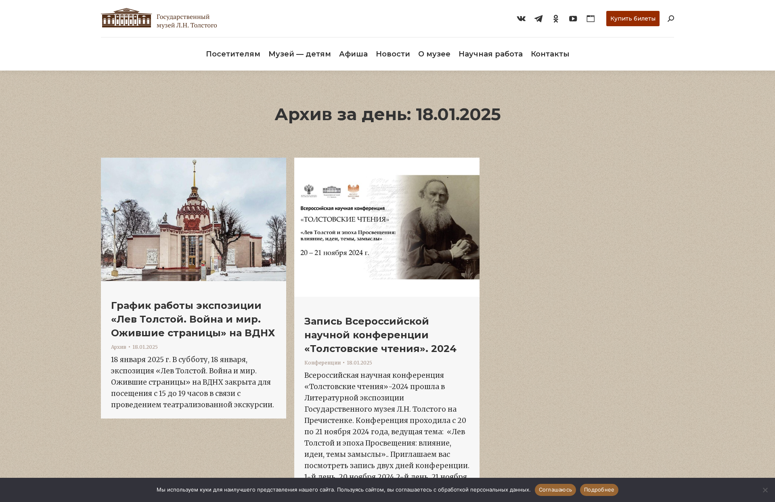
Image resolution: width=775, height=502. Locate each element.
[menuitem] (233, 54)
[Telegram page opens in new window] (538, 18)
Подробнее (599, 489)
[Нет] (765, 490)
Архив (118, 347)
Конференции (322, 363)
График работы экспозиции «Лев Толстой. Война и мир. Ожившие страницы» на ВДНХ (193, 319)
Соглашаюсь (555, 489)
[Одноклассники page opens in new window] (555, 18)
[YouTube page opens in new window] (573, 18)
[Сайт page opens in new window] (590, 18)
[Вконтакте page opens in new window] (521, 18)
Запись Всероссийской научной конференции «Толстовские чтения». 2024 (380, 334)
